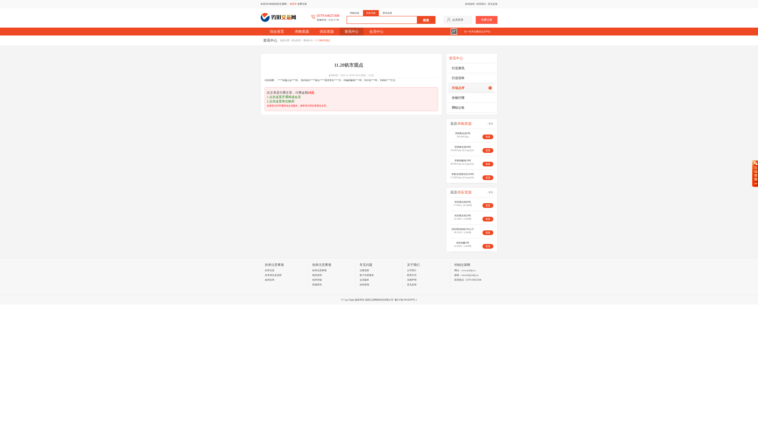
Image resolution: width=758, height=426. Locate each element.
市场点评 (458, 88)
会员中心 (376, 32)
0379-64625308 (473, 279)
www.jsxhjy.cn (469, 270)
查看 (488, 136)
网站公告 (458, 107)
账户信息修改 (367, 275)
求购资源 (302, 32)
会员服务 (364, 279)
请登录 (293, 4)
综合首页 (277, 32)
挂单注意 (269, 270)
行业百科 (458, 78)
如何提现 (470, 4)
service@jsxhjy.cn (470, 275)
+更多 (490, 123)
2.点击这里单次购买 (281, 101)
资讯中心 (351, 32)
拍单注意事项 (319, 270)
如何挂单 (269, 279)
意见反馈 (492, 4)
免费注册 (302, 4)
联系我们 (481, 4)
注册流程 (364, 270)
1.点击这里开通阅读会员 (284, 97)
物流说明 (317, 275)
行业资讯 (458, 68)
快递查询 (317, 284)
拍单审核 (317, 279)
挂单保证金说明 (273, 275)
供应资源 (327, 32)
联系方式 (412, 275)
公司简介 (412, 270)
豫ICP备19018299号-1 (406, 299)
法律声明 (412, 279)
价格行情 (458, 97)
